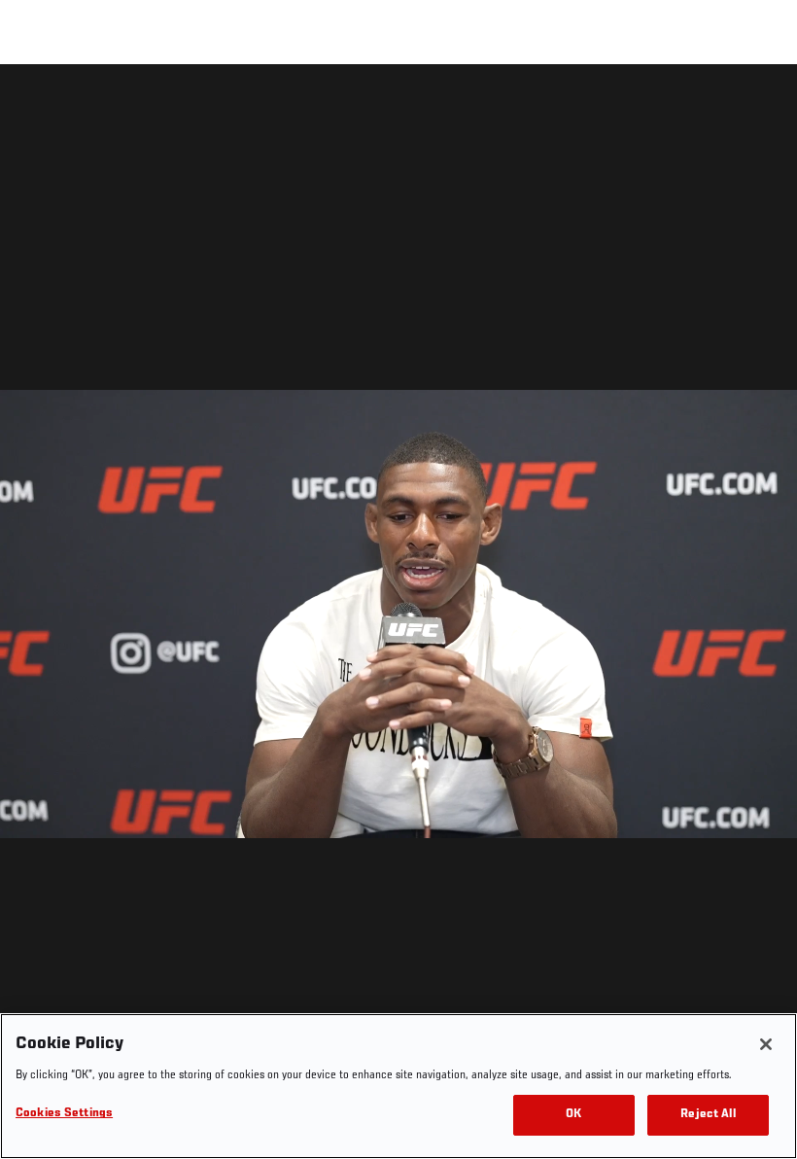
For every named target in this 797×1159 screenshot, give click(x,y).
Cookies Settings (64, 1113)
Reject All (707, 1114)
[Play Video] (399, 615)
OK (573, 1114)
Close (760, 103)
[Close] (766, 1044)
